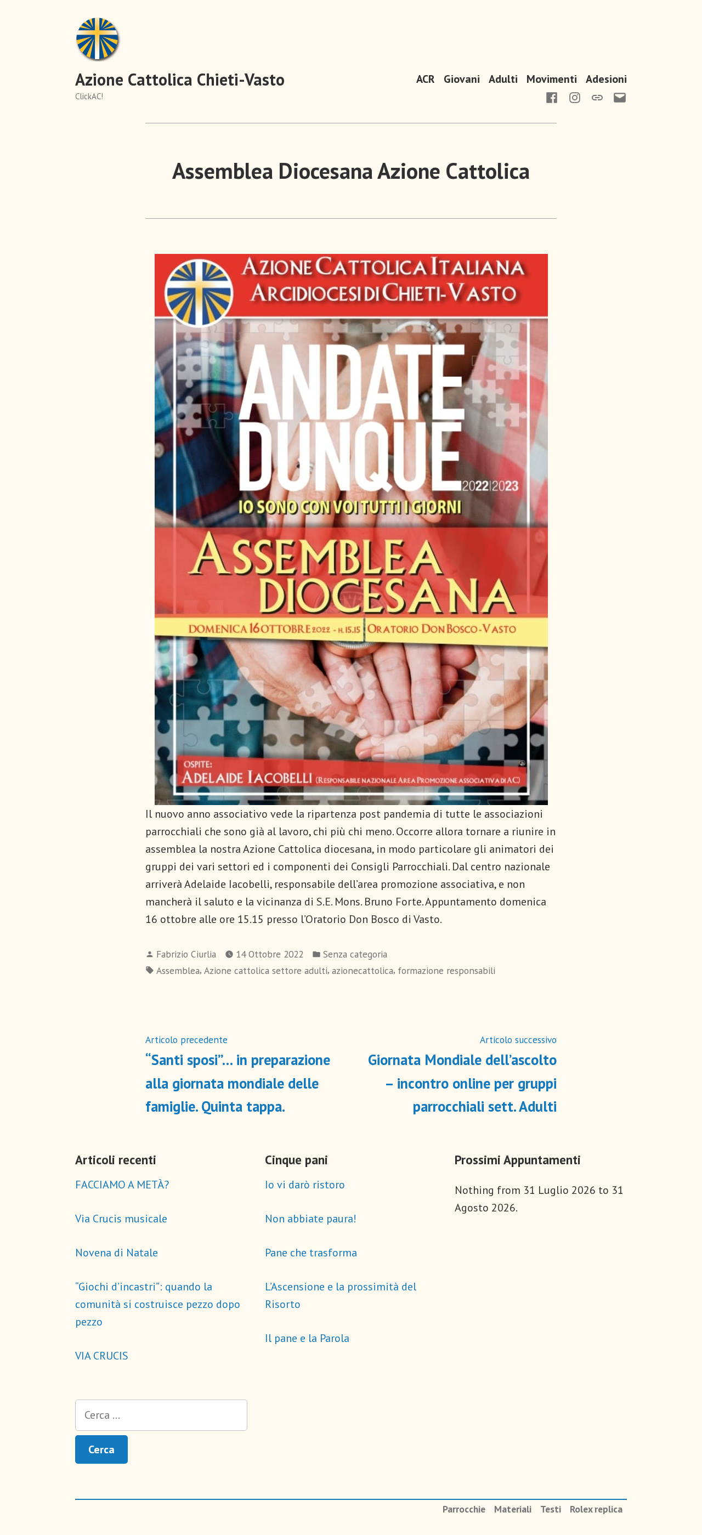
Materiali (512, 1509)
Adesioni (606, 79)
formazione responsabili (446, 970)
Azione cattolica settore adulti (265, 970)
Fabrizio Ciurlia (186, 954)
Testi (550, 1509)
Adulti (503, 79)
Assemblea (178, 970)
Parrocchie (464, 1509)
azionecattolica (362, 970)
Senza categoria (355, 954)
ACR (425, 79)
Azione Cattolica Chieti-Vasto (180, 79)
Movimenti (551, 79)
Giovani (462, 79)
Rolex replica (596, 1509)
